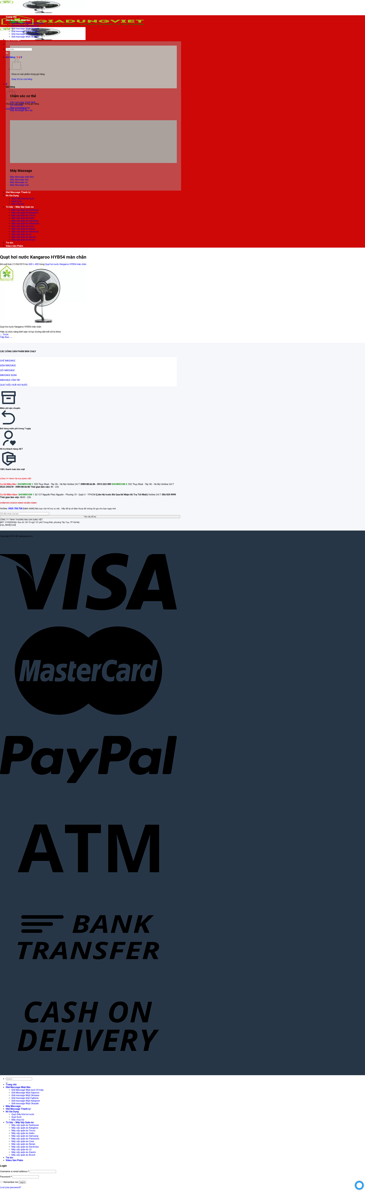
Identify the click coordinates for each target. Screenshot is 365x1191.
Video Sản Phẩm (14, 246)
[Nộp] (7, 1082)
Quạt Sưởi (16, 201)
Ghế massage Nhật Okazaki (25, 36)
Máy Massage (13, 39)
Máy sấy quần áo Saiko (23, 218)
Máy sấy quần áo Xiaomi (23, 237)
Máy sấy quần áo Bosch (23, 239)
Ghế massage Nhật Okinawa (25, 28)
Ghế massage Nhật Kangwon (25, 34)
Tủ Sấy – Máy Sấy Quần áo (20, 207)
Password (6, 1176)
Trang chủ (11, 17)
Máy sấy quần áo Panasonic (25, 223)
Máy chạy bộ (17, 204)
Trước (4, 334)
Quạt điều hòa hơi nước (22, 198)
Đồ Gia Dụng (12, 195)
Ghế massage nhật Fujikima (24, 31)
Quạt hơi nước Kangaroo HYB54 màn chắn (65, 264)
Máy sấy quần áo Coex (22, 226)
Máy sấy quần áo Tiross (23, 215)
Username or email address (14, 1171)
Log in (22, 1182)
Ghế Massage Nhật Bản (18, 20)
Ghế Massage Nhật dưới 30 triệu (27, 23)
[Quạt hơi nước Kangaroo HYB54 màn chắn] (43, 321)
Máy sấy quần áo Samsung (24, 220)
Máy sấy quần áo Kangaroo (24, 212)
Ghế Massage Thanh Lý (18, 192)
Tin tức (9, 242)
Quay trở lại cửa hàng (21, 79)
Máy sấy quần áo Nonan (23, 229)
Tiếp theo (6, 337)
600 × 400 (34, 264)
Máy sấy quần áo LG (21, 234)
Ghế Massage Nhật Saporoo (25, 26)
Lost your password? (10, 1187)
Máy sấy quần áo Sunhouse (25, 210)
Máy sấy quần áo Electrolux (25, 231)
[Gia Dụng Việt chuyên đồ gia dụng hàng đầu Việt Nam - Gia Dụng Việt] (72, 26)
